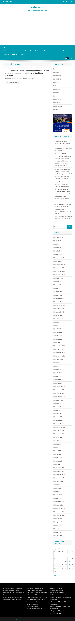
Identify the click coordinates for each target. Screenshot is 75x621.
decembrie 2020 (60, 468)
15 (72, 561)
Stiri (56, 109)
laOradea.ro (30, 602)
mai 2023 (58, 369)
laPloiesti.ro (44, 592)
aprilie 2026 (58, 251)
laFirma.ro (11, 592)
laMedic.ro (13, 588)
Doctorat (53, 51)
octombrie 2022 (60, 393)
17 (55, 565)
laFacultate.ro (18, 592)
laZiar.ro (5, 592)
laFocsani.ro (43, 597)
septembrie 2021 (60, 437)
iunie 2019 (58, 529)
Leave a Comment (29, 78)
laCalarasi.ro (30, 597)
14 (69, 561)
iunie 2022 (58, 407)
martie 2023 (58, 376)
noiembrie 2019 (59, 512)
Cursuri (6, 54)
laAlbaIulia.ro (60, 592)
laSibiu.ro (52, 606)
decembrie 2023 (60, 346)
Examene (7, 51)
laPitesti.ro (37, 602)
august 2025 (59, 278)
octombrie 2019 (60, 515)
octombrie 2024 (60, 312)
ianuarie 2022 (59, 424)
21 (69, 565)
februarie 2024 (59, 339)
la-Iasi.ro (59, 588)
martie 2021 (58, 457)
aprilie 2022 (58, 413)
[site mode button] (67, 58)
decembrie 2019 (60, 508)
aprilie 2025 (58, 291)
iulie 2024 (58, 322)
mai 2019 (58, 532)
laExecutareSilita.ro (8, 597)
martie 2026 (58, 254)
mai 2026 (58, 247)
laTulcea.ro (53, 613)
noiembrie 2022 (59, 390)
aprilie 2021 (58, 454)
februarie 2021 (59, 461)
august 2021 (59, 440)
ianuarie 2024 (59, 342)
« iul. (54, 575)
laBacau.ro (59, 597)
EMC (31, 51)
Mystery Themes (19, 619)
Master (46, 51)
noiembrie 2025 (59, 268)
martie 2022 (58, 417)
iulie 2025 (58, 281)
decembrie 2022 (60, 386)
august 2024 (59, 319)
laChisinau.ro (18, 597)
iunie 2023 (58, 366)
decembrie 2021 (60, 427)
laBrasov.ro (53, 588)
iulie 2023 (58, 363)
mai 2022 (58, 410)
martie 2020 (58, 498)
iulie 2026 (58, 241)
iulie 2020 (58, 484)
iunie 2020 (58, 488)
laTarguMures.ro (63, 611)
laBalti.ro (5, 599)
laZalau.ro (60, 613)
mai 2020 (58, 491)
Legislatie (24, 51)
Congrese (58, 75)
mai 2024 (58, 329)
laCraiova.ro (30, 592)
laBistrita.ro (53, 599)
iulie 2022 (58, 403)
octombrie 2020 (60, 474)
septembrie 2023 (60, 356)
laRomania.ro (30, 588)
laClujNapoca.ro (31, 590)
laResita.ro (67, 602)
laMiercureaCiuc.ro (39, 599)
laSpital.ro (19, 588)
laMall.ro (18, 590)
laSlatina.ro (59, 606)
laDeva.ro (37, 597)
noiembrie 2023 (59, 349)
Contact (22, 54)
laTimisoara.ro (31, 595)
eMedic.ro (37, 7)
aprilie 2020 (58, 495)
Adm (20, 78)
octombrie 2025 (60, 271)
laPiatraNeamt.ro (13, 599)
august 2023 (59, 359)
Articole (57, 69)
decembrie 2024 (60, 305)
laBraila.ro (61, 602)
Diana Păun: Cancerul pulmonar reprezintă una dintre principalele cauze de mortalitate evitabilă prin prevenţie (27, 73)
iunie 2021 (58, 447)
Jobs (56, 96)
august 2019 (59, 522)
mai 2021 (58, 451)
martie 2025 (58, 295)
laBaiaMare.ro (67, 597)
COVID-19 (14, 54)
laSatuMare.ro (54, 604)
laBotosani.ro (54, 602)
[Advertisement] (37, 32)
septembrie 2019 (60, 518)
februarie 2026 (59, 258)
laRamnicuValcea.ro (32, 606)
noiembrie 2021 (59, 430)
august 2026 (59, 237)
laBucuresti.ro (39, 588)
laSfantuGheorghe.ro (56, 590)
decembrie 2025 (60, 264)
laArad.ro (52, 597)
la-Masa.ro (12, 590)
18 (58, 565)
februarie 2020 (59, 501)
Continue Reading (14, 82)
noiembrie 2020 (59, 471)
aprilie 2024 (58, 332)
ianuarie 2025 (59, 302)
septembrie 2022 (60, 396)
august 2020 (59, 481)
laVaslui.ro (53, 592)
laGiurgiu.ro (30, 599)
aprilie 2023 (58, 373)
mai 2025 (58, 288)
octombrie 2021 (60, 434)
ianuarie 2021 (59, 464)
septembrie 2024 (60, 315)
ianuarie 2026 (59, 261)
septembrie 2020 (60, 478)
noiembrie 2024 (59, 308)
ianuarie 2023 (59, 383)
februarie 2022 (59, 420)
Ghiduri (37, 51)
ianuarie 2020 (59, 505)
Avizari (16, 51)
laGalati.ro (37, 592)
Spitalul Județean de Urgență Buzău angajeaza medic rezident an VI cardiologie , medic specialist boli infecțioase (63, 145)
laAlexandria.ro (54, 595)
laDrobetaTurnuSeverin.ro (34, 608)
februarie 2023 (59, 379)
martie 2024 (58, 335)
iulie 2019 (58, 525)
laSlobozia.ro (66, 606)
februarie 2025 (59, 298)
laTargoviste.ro (54, 608)
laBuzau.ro (38, 595)
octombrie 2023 (60, 352)
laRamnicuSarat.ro (32, 604)
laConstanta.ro (40, 590)
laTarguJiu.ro (54, 611)
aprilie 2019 (58, 535)
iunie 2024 (58, 325)
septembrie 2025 (60, 275)
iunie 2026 (58, 244)
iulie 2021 (58, 444)
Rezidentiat (62, 51)
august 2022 (59, 400)
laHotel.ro (6, 590)
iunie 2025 (58, 285)
